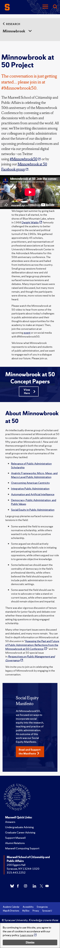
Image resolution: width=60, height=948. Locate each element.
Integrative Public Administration (30, 488)
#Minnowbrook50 (23, 159)
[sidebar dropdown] (30, 31)
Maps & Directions (11, 910)
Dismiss (30, 942)
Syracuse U (47, 910)
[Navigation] (45, 6)
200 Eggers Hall (16, 865)
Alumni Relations (15, 843)
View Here (27, 391)
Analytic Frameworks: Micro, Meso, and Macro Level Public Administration (34, 475)
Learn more (26, 935)
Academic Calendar (11, 907)
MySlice (25, 910)
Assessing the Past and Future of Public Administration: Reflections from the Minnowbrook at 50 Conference (32, 645)
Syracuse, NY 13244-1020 (23, 868)
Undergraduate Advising (19, 827)
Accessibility (28, 907)
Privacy (35, 910)
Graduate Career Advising (20, 832)
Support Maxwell (15, 838)
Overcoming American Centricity (30, 483)
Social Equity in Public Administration (32, 509)
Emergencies (42, 907)
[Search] (55, 7)
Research (13, 24)
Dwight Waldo (30, 222)
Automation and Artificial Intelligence (32, 494)
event (27, 332)
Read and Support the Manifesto (30, 751)
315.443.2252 (16, 872)
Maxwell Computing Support (22, 848)
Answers (10, 822)
